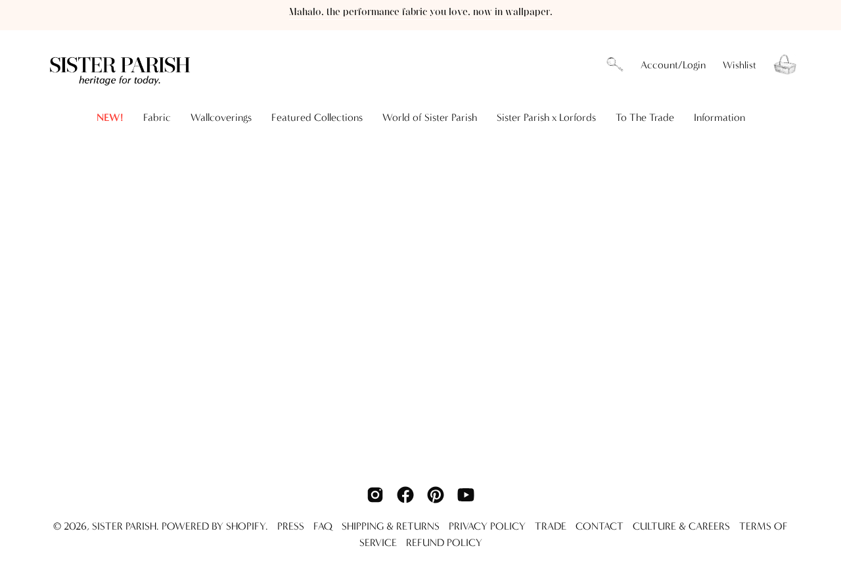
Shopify (245, 526)
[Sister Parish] (121, 64)
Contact (600, 526)
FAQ (322, 526)
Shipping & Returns (391, 526)
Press (290, 526)
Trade (550, 526)
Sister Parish (124, 526)
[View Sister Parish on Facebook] (405, 495)
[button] (615, 65)
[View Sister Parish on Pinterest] (435, 495)
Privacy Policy (487, 526)
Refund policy (444, 542)
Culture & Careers (681, 526)
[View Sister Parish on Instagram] (375, 495)
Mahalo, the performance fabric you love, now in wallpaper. (421, 12)
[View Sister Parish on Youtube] (466, 495)
